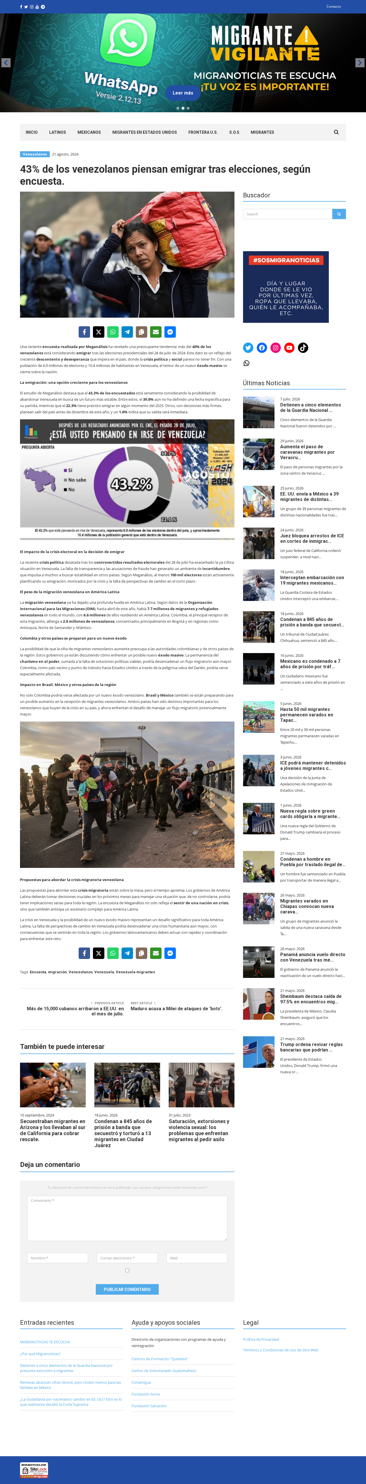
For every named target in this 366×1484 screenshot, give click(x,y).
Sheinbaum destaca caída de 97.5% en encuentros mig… (311, 999)
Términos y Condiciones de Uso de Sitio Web (280, 1350)
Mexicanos (89, 132)
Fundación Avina (146, 1394)
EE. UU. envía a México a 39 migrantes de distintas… (309, 496)
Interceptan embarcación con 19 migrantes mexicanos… (312, 580)
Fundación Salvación (149, 1405)
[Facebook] (84, 332)
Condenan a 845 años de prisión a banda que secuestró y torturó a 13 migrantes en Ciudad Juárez (123, 1133)
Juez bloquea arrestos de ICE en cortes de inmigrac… (312, 538)
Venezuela (104, 972)
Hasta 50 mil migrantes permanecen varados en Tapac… (306, 715)
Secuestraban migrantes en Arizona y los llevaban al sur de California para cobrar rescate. (52, 1130)
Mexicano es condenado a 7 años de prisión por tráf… (310, 664)
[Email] (156, 332)
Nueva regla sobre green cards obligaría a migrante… (310, 813)
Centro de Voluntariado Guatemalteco (164, 1370)
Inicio (32, 132)
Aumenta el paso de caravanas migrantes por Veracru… (307, 452)
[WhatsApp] (113, 332)
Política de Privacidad (261, 1339)
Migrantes (262, 132)
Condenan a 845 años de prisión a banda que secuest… (312, 622)
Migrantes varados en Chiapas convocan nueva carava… (307, 906)
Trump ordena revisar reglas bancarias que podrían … (311, 1047)
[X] (98, 332)
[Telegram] (127, 332)
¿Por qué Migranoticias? (40, 1353)
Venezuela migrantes (135, 972)
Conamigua (141, 1382)
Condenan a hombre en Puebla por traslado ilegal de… (313, 861)
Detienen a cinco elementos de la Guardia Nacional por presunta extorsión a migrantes (66, 1368)
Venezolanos (35, 154)
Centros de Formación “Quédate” (160, 1358)
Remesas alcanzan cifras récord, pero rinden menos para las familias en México (70, 1385)
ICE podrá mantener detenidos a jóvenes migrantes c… (313, 765)
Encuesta (38, 972)
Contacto (334, 6)
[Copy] (141, 332)
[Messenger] (170, 332)
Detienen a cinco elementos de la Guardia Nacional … (310, 407)
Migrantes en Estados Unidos (144, 132)
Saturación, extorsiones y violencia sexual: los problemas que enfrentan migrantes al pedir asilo (199, 1130)
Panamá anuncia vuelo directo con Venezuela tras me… (312, 957)
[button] (183, 62)
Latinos (57, 132)
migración (57, 972)
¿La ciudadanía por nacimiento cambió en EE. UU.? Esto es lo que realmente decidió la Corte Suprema (71, 1402)
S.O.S (234, 132)
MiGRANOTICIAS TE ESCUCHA (45, 1342)
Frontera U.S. (203, 132)
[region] (183, 62)
